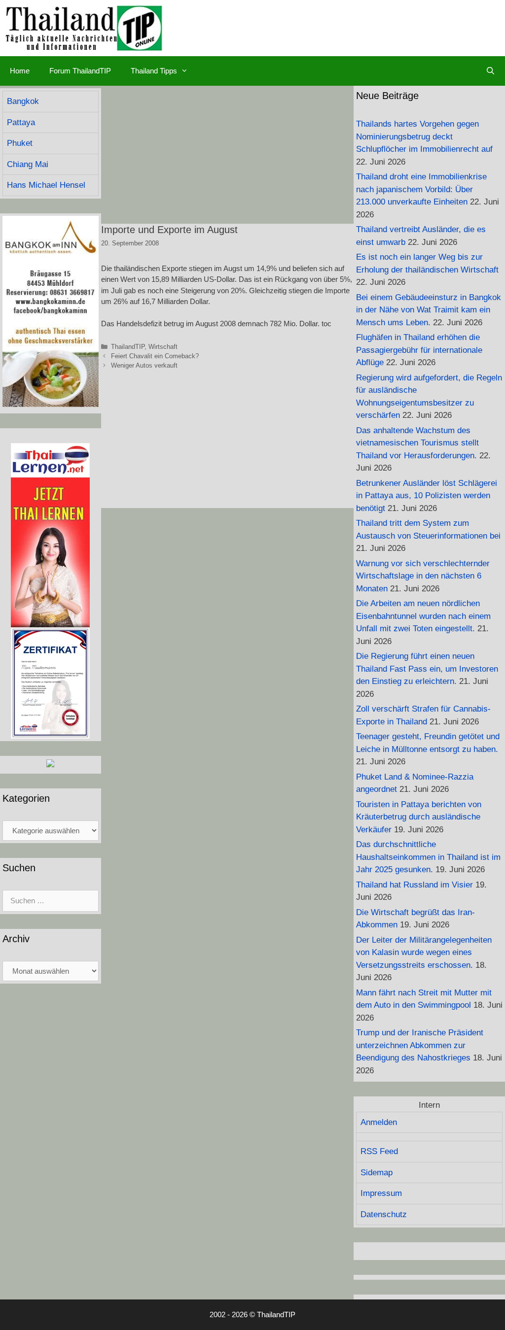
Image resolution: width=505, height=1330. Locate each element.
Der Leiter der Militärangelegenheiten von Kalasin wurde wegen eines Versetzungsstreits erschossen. (424, 952)
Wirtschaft (163, 346)
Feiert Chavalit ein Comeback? (155, 356)
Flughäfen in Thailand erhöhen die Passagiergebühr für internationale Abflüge (419, 350)
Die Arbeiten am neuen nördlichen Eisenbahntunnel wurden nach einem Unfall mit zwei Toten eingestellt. (423, 616)
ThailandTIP (127, 346)
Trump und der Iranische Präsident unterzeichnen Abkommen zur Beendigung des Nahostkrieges (419, 1045)
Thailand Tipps (154, 71)
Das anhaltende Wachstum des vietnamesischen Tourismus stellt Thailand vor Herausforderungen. (417, 443)
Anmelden (379, 1122)
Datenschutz (384, 1214)
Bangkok (23, 101)
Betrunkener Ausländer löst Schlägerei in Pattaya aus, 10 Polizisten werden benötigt (426, 495)
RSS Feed (379, 1151)
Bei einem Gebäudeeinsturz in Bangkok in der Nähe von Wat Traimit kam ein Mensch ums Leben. (428, 310)
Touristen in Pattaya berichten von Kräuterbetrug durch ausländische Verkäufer (418, 817)
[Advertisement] (227, 155)
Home (20, 71)
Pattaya (21, 122)
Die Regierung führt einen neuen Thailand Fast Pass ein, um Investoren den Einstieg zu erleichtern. (427, 668)
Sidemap (377, 1172)
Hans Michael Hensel (46, 185)
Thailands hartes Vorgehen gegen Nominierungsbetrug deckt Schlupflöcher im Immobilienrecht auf (424, 136)
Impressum (381, 1193)
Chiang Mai (27, 164)
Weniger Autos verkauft (144, 365)
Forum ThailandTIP (80, 71)
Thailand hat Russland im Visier (414, 884)
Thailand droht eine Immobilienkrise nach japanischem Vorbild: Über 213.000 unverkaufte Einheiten (421, 189)
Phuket (20, 143)
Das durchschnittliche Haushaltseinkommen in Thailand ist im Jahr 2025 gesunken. (428, 857)
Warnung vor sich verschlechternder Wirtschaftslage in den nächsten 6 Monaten (423, 576)
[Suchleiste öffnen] (490, 71)
